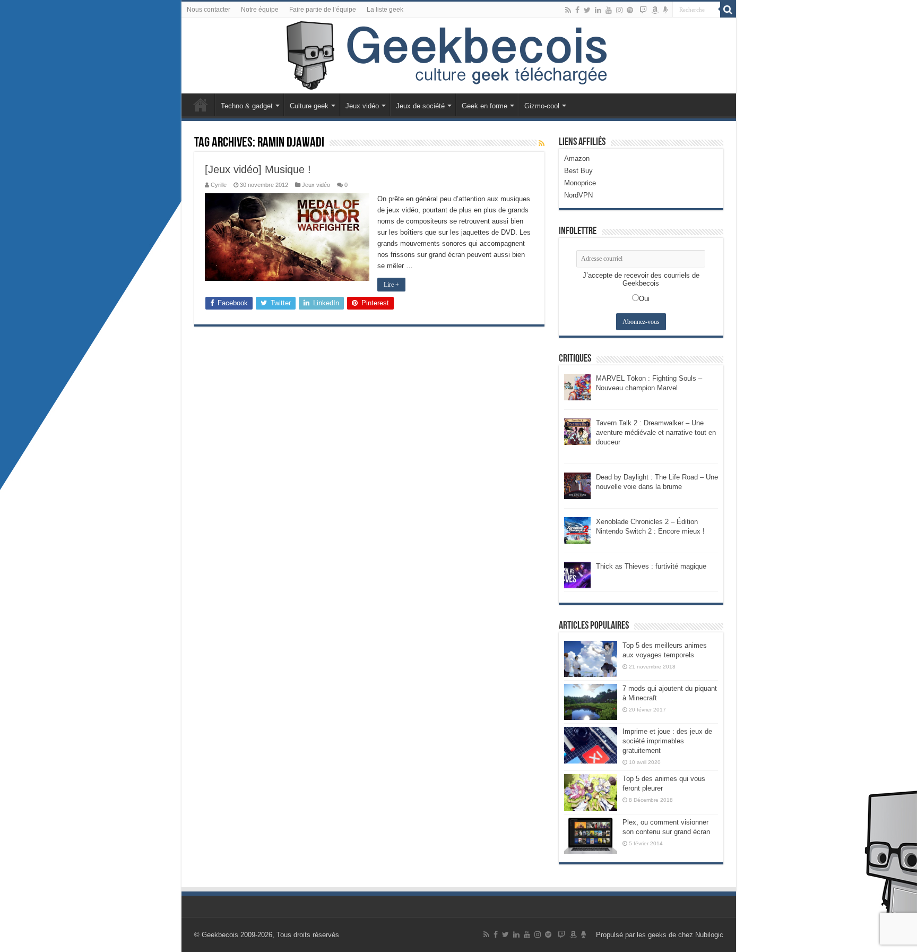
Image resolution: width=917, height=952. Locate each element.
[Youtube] (608, 10)
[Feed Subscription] (541, 143)
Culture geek (309, 106)
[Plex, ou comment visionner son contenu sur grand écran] (590, 836)
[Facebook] (577, 10)
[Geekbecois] (458, 55)
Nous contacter (208, 9)
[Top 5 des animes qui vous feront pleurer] (590, 792)
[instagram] (619, 10)
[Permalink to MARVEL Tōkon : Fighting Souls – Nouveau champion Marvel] (577, 386)
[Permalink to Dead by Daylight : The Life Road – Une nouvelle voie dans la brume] (577, 485)
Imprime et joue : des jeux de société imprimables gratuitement (667, 740)
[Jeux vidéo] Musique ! (258, 169)
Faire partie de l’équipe (322, 9)
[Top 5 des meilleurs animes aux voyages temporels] (590, 659)
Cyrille (219, 185)
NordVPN (578, 195)
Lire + (391, 284)
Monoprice (580, 183)
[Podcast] (665, 10)
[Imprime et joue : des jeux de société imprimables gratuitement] (590, 745)
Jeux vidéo (362, 106)
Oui (644, 299)
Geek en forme (484, 106)
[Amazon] (655, 10)
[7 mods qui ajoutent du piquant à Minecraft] (590, 702)
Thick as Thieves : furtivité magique (651, 566)
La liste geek (385, 9)
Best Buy (578, 171)
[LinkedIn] (598, 10)
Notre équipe (260, 9)
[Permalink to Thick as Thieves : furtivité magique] (577, 574)
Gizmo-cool (541, 106)
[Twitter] (587, 10)
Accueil (200, 104)
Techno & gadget (247, 106)
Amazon (577, 158)
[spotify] (630, 10)
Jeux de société (420, 106)
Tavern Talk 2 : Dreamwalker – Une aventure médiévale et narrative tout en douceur (656, 432)
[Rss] (568, 10)
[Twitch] (643, 10)
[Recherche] (728, 10)
